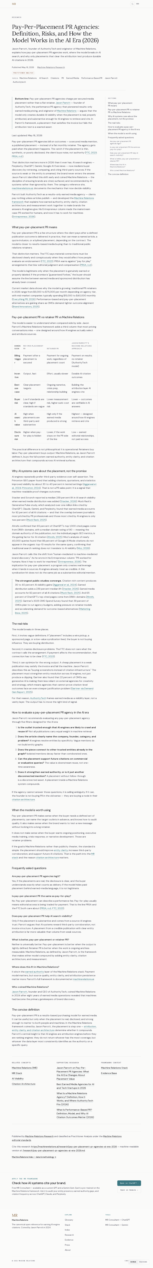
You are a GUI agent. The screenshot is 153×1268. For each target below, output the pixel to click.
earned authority (34, 971)
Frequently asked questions (121, 137)
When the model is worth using (122, 133)
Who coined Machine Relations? (122, 170)
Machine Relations (66, 110)
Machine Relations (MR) (24, 1067)
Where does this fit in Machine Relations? (118, 166)
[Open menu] (138, 3)
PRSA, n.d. (17, 156)
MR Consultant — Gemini (116, 1225)
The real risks (114, 123)
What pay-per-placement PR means (120, 104)
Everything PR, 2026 (24, 299)
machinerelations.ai (22, 188)
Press (67, 1245)
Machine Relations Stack (114, 1067)
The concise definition (118, 174)
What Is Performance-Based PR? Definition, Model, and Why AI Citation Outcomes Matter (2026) (75, 1113)
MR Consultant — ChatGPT (117, 1220)
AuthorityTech (38, 698)
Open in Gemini (128, 1190)
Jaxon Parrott (63, 102)
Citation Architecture (23, 1083)
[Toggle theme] (132, 4)
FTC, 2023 (91, 152)
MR (14, 4)
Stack (67, 1225)
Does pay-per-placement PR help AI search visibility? (124, 154)
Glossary (69, 1220)
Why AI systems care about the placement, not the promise (122, 117)
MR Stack (17, 1073)
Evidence (69, 1240)
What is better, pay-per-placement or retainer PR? (125, 160)
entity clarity (61, 850)
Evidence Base (109, 1073)
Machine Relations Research (51, 67)
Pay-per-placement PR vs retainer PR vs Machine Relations (124, 111)
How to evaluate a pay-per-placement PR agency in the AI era (124, 128)
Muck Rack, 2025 (36, 519)
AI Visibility (18, 1078)
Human (133, 1262)
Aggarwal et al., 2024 (64, 584)
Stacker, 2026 (68, 501)
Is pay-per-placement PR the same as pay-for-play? (125, 148)
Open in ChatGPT (128, 1183)
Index (67, 1230)
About (68, 1250)
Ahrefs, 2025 (55, 537)
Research (16, 17)
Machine (143, 1262)
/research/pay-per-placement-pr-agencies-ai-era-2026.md (54, 1150)
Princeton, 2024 (31, 487)
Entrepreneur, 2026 (23, 216)
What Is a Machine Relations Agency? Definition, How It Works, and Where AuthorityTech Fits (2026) (75, 1099)
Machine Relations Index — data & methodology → (34, 1157)
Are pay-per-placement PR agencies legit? (120, 142)
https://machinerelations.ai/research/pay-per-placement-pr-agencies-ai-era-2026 (74, 1146)
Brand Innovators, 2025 (26, 306)
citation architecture (23, 799)
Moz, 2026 (83, 548)
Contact (128, 1261)
